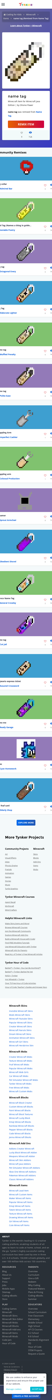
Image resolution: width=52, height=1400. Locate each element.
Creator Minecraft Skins (20, 1026)
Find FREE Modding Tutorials (17, 942)
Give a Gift (33, 1278)
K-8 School (33, 1336)
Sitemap (6, 1292)
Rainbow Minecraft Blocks (21, 1125)
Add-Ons (37, 861)
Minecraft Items (10, 1332)
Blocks (36, 858)
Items (6, 18)
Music (7, 884)
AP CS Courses (35, 1329)
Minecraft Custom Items (20, 1194)
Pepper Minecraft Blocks (21, 1129)
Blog (4, 1271)
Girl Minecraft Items (18, 1221)
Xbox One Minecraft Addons (22, 1171)
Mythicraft (9, 906)
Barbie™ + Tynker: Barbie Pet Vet (19, 971)
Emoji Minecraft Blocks (20, 1122)
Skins (35, 854)
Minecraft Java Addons (20, 1164)
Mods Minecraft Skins (19, 1015)
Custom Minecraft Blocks (21, 1106)
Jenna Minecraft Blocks (20, 1137)
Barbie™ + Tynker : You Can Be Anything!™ (23, 968)
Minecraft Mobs (10, 1322)
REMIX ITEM (26, 124)
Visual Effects (10, 858)
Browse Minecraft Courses (16, 927)
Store (4, 1299)
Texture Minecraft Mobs (20, 1060)
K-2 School (33, 1332)
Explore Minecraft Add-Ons (16, 935)
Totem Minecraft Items (20, 1209)
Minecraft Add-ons (11, 1329)
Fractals (8, 869)
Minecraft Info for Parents (16, 950)
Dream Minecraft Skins (20, 1034)
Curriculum (33, 1274)
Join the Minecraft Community (18, 931)
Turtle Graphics (11, 888)
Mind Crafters (11, 910)
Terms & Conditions (12, 1367)
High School (34, 1326)
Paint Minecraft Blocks (20, 1110)
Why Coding (34, 1285)
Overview (33, 1271)
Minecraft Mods (10, 1336)
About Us (6, 1274)
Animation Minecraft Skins (22, 1037)
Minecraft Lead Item (19, 1190)
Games (8, 877)
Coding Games (9, 1308)
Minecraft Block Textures (21, 1114)
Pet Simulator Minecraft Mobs (23, 1080)
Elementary (33, 1319)
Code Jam (7, 1339)
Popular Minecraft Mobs (20, 1068)
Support (6, 1278)
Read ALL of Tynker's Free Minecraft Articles (23, 954)
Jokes (7, 861)
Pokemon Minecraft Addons (22, 1175)
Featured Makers (36, 1288)
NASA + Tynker (11, 975)
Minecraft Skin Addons (20, 1160)
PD (29, 1343)
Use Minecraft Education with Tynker (21, 946)
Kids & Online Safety (12, 1372)
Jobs (4, 1285)
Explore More (26, 822)
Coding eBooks (9, 1295)
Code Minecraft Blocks (20, 1133)
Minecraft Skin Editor (12, 1319)
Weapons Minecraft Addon (22, 1156)
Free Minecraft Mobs (19, 1087)
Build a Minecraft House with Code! (20, 939)
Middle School (35, 1322)
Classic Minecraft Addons (21, 1179)
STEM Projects (35, 1350)
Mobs (35, 869)
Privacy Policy (10, 1370)
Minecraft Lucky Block (19, 1118)
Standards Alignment (38, 1339)
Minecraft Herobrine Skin (21, 1045)
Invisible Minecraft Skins (21, 1011)
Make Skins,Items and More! (17, 923)
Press (5, 1281)
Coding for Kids (14, 14)
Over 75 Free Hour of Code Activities (20, 983)
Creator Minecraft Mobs (20, 1057)
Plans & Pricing (35, 1292)
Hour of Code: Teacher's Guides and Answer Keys (26, 987)
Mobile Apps (8, 1288)
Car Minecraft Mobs (18, 1076)
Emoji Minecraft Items (19, 1206)
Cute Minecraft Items (19, 1225)
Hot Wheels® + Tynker (14, 979)
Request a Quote (36, 1353)
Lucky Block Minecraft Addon (23, 1152)
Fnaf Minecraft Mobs (19, 1064)
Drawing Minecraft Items (21, 1217)
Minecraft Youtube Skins (21, 1018)
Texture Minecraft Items (20, 1213)
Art (6, 854)
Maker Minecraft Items (20, 1198)
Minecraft (31, 14)
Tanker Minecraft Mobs (20, 1083)
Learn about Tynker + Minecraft (26, 25)
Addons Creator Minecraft (21, 1148)
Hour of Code (8, 1343)
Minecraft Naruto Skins (20, 1030)
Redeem (32, 1281)
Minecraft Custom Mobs (20, 1091)
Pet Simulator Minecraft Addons (24, 1167)
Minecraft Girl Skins (18, 1041)
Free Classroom (36, 1315)
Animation (9, 873)
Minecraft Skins (9, 1315)
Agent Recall (10, 902)
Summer (32, 1299)
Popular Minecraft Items (20, 1202)
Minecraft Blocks (10, 1326)
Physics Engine (11, 865)
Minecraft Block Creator (20, 1102)
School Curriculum (37, 1312)
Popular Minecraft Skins (20, 1022)
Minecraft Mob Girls (18, 1072)
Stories (8, 881)
